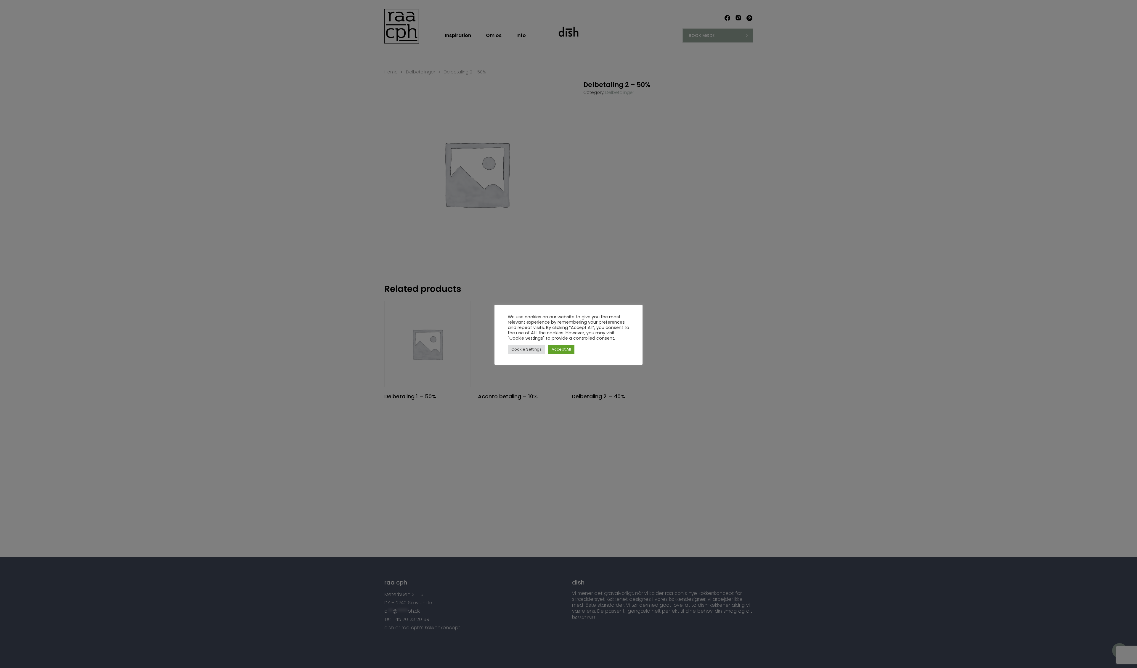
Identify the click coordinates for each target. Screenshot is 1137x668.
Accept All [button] (561, 349)
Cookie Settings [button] (526, 349)
